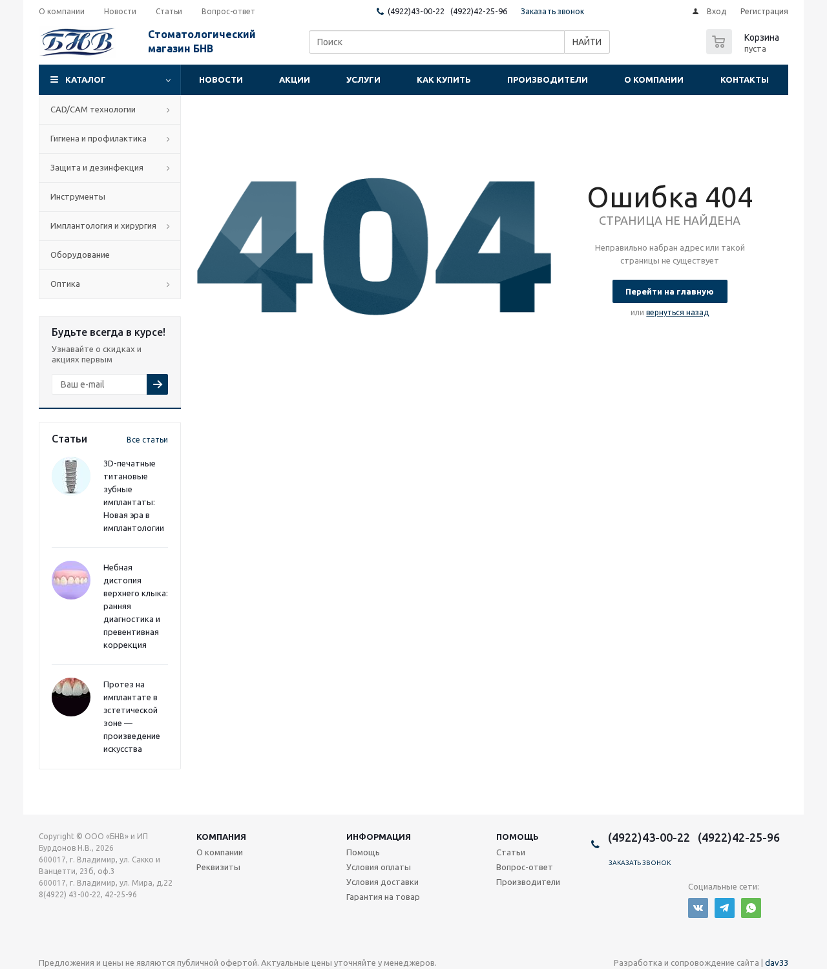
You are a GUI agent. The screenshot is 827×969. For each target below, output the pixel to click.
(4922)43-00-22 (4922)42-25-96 (447, 11)
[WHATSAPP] (751, 908)
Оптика (65, 283)
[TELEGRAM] (725, 908)
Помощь (517, 836)
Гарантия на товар (383, 896)
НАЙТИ (587, 42)
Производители (547, 79)
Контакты (744, 79)
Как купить (444, 79)
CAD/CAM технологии (93, 109)
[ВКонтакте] (698, 908)
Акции (294, 79)
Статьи (510, 852)
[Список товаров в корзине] (744, 50)
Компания (221, 836)
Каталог (85, 79)
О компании (654, 79)
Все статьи (147, 439)
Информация (378, 836)
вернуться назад (677, 312)
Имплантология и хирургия (103, 225)
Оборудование (80, 254)
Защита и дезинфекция (96, 167)
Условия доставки (382, 881)
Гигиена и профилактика (98, 138)
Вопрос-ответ (524, 866)
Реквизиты (218, 866)
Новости (221, 79)
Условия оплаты (378, 866)
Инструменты (77, 196)
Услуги (363, 79)
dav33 (776, 962)
